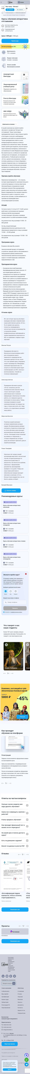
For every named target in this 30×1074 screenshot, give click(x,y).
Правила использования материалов (10, 1056)
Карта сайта (4, 1059)
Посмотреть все (15, 909)
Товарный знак (21, 1013)
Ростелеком (5, 935)
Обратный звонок (9, 1044)
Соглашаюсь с (13, 612)
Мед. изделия (5, 994)
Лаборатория (5, 1002)
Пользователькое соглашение (8, 1052)
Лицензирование (6, 1007)
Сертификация (5, 996)
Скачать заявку (11, 490)
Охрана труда (5, 999)
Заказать (15, 608)
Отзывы (20, 994)
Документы (21, 1005)
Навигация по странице (8, 124)
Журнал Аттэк (21, 1010)
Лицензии (20, 996)
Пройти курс (15, 41)
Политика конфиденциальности (9, 1049)
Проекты (20, 1002)
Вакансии (20, 999)
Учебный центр (5, 991)
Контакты (20, 1007)
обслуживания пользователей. (9, 1066)
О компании (21, 991)
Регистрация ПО (6, 1005)
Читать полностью (6, 901)
